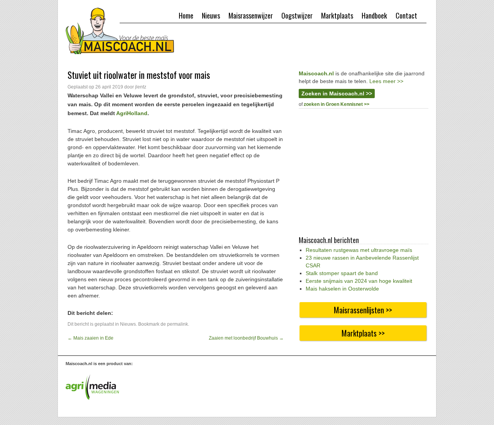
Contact (406, 15)
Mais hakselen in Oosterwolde (342, 289)
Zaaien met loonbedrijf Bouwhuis (246, 338)
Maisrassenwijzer (250, 15)
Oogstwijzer (297, 15)
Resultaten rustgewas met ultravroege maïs (359, 250)
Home (186, 15)
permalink (177, 324)
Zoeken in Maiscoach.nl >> (336, 93)
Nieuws (211, 15)
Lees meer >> (386, 81)
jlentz (140, 87)
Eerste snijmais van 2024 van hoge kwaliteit (359, 281)
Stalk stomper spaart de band (342, 273)
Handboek (374, 15)
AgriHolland (131, 113)
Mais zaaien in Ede (90, 338)
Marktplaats (337, 15)
